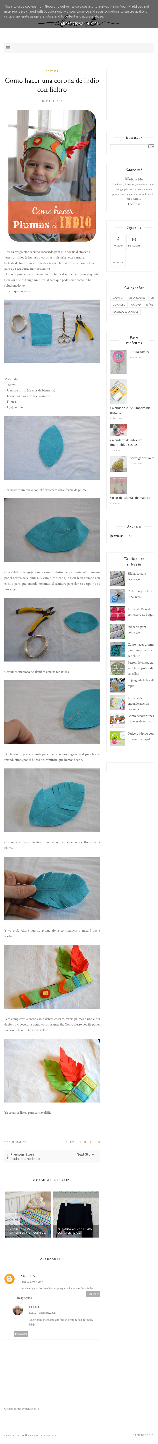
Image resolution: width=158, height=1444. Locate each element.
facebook (118, 246)
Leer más (134, 204)
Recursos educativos (125, 311)
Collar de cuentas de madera (130, 498)
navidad (136, 304)
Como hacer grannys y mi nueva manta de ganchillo (142, 650)
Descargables (136, 297)
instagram (134, 246)
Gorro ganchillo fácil (143, 458)
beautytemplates (45, 1435)
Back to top (142, 1435)
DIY (152, 297)
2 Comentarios (15, 1142)
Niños (149, 304)
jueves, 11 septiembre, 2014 (42, 1313)
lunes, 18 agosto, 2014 (32, 1282)
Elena (34, 1307)
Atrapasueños (139, 352)
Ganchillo (119, 304)
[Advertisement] (134, 94)
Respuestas (24, 1298)
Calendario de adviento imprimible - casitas (126, 442)
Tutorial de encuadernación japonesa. (138, 703)
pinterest (118, 262)
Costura (52, 71)
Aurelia (28, 1276)
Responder (93, 1293)
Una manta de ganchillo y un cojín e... (27, 1230)
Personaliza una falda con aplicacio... (74, 1230)
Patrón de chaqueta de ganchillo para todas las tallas (142, 668)
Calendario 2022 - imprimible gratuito (130, 410)
